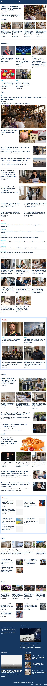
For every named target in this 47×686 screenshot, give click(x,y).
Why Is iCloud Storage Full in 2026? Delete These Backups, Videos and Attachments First (17, 551)
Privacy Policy (38, 684)
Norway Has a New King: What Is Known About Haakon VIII (11, 340)
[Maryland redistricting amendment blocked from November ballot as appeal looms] (34, 333)
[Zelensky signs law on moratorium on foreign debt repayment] (19, 529)
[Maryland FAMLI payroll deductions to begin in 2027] (32, 136)
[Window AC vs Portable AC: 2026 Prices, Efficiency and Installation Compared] (28, 672)
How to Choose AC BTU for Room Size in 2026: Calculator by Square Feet (29, 551)
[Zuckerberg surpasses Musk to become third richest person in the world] (19, 503)
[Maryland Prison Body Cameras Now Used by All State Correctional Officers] (34, 357)
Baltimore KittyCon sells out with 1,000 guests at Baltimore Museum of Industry (11, 8)
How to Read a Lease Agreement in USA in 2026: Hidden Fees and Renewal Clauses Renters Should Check (9, 174)
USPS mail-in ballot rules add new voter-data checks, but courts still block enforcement (23, 404)
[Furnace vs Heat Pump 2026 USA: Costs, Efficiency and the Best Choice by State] (8, 267)
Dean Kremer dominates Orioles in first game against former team (7, 613)
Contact (45, 684)
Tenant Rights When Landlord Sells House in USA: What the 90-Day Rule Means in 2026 (29, 33)
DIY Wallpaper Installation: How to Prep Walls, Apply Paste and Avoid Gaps (8, 404)
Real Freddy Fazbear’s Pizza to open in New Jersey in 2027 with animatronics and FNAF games (34, 214)
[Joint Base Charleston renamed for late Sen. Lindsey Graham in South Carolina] (8, 305)
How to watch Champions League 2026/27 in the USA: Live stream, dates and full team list (23, 61)
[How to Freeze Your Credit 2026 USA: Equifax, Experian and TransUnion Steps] (23, 286)
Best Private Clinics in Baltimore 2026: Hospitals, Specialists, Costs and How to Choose (39, 464)
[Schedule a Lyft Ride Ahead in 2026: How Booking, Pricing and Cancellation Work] (8, 285)
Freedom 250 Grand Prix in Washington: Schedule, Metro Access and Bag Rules (17, 595)
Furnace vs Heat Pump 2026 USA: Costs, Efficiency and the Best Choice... (8, 272)
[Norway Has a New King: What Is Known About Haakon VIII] (12, 332)
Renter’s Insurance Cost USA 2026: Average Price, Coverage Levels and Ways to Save (10, 214)
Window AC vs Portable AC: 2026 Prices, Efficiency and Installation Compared (17, 33)
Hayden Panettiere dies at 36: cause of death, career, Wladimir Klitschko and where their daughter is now (15, 484)
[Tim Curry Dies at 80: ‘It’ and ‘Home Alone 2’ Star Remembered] (8, 459)
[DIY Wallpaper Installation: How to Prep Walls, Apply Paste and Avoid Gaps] (8, 400)
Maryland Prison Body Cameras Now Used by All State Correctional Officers (34, 364)
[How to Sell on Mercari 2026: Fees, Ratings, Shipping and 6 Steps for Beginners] (23, 304)
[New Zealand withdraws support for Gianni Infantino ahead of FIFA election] (19, 606)
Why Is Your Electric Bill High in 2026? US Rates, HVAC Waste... (22, 272)
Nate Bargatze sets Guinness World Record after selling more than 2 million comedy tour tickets (10, 205)
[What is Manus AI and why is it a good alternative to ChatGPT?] (30, 635)
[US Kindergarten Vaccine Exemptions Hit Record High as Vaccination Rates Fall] (39, 474)
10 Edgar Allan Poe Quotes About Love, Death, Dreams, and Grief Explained (20, 237)
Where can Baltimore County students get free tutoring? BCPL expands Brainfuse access (6, 33)
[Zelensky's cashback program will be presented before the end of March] (42, 521)
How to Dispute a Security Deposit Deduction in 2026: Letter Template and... (39, 272)
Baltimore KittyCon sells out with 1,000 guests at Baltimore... (38, 657)
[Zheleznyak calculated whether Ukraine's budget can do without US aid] (19, 521)
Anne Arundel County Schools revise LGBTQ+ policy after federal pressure (12, 364)
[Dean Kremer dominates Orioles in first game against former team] (19, 614)
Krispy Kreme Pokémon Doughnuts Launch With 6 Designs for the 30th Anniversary (7, 84)
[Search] (45, 1)
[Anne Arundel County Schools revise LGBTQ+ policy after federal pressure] (12, 357)
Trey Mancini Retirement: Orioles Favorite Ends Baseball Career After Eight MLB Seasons (41, 595)
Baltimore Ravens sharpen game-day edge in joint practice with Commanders (5, 595)
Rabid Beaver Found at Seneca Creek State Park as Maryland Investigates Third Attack (23, 464)
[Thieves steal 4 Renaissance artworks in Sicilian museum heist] (39, 428)
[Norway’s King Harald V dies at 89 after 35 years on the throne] (8, 55)
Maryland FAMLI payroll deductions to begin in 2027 (9, 132)
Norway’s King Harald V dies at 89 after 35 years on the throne (7, 60)
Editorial (31, 684)
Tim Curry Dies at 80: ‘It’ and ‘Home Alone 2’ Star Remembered (7, 464)
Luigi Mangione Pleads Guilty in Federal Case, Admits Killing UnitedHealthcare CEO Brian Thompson (35, 205)
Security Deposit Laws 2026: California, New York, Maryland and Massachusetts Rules (38, 290)
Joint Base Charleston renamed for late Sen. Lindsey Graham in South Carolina (7, 309)
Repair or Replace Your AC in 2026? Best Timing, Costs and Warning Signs (20, 248)
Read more (4, 19)
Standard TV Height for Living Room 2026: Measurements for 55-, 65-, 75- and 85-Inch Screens (39, 405)
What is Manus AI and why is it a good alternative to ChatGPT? (29, 640)
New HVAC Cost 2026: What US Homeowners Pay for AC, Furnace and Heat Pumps (23, 84)
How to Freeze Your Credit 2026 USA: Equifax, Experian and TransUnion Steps (23, 290)
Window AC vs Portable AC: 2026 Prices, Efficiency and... (39, 672)
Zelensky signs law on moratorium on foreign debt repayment (8, 528)
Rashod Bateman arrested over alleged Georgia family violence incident (29, 595)
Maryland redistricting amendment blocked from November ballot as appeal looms (34, 341)
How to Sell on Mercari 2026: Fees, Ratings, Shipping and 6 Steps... (22, 308)
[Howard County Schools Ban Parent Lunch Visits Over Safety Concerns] (39, 150)
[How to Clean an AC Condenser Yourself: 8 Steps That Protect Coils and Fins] (19, 562)
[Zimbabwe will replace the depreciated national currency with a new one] (19, 512)
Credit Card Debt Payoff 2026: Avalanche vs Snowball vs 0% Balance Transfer (41, 33)
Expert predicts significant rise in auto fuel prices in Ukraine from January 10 (29, 644)
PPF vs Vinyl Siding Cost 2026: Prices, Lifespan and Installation (17, 252)
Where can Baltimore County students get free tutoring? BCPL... (38, 665)
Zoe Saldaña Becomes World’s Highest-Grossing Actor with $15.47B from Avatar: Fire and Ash (30, 503)
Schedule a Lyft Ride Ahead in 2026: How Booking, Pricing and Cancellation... (8, 289)
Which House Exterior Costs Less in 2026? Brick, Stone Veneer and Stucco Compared (41, 551)
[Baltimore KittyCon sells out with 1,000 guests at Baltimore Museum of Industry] (35, 12)
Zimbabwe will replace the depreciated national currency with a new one (8, 511)
